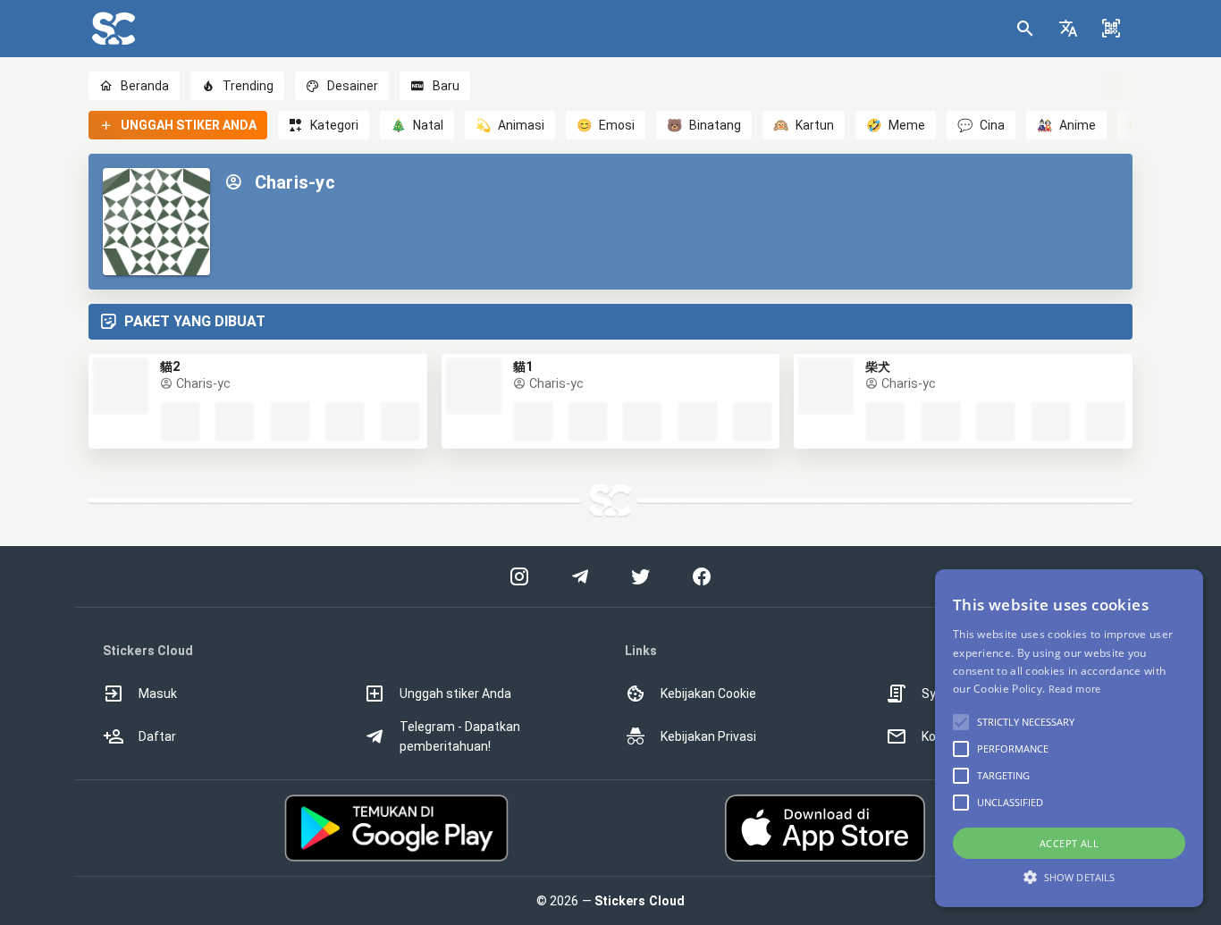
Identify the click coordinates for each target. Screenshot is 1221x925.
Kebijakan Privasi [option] (708, 736)
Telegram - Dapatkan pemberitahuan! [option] (460, 736)
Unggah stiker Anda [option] (455, 693)
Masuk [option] (158, 693)
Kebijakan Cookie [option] (708, 693)
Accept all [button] (1069, 843)
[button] (1068, 28)
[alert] (1069, 738)
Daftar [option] (157, 736)
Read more (1074, 688)
